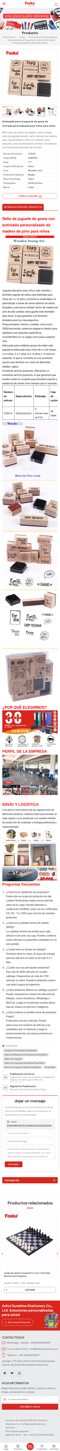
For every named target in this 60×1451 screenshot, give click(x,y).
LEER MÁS (30, 1290)
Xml (25, 1435)
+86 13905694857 (29, 1355)
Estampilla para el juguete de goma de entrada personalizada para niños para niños (30, 1125)
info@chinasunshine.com (44, 1349)
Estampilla (50, 1067)
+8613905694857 (40, 1342)
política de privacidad (41, 1435)
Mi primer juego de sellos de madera (23, 1067)
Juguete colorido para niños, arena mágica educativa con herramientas (26, 1274)
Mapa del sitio (13, 1435)
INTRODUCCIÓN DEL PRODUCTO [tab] (23, 207)
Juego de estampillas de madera (21, 1050)
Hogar (23, 37)
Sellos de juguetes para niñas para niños (24, 1063)
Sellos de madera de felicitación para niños (26, 1054)
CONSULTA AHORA (28, 196)
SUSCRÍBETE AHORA (30, 1407)
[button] (56, 110)
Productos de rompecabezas (43, 37)
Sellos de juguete (13, 1059)
